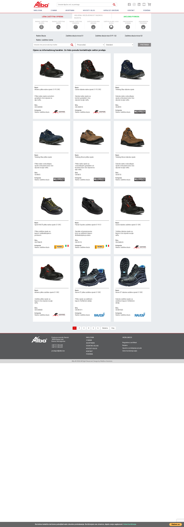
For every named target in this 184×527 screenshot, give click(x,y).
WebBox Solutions (106, 361)
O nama (54, 10)
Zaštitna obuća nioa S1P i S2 (105, 36)
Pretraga (144, 45)
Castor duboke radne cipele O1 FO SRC (88, 88)
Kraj (113, 328)
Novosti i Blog (89, 10)
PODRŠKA (89, 354)
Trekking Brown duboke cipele (125, 156)
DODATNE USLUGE (92, 346)
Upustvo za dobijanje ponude (132, 348)
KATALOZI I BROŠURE (111, 10)
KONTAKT (89, 351)
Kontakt (131, 10)
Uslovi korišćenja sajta (129, 351)
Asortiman (69, 10)
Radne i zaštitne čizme (44, 40)
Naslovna (38, 10)
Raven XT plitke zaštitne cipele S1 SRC (88, 291)
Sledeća (105, 328)
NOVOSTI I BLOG (91, 348)
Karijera (124, 345)
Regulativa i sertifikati (129, 342)
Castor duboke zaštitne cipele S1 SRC (128, 224)
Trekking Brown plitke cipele (84, 156)
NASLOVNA (90, 337)
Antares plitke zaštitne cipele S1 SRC (46, 291)
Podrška (146, 10)
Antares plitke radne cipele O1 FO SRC (47, 88)
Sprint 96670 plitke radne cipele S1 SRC (47, 224)
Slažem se (175, 524)
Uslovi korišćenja (129, 524)
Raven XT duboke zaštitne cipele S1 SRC (129, 291)
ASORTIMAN (90, 343)
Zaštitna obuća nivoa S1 (74, 36)
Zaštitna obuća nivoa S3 (133, 36)
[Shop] (149, 4)
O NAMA (89, 340)
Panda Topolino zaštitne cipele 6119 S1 (88, 224)
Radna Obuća (41, 36)
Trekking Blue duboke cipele (124, 88)
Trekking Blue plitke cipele (43, 156)
